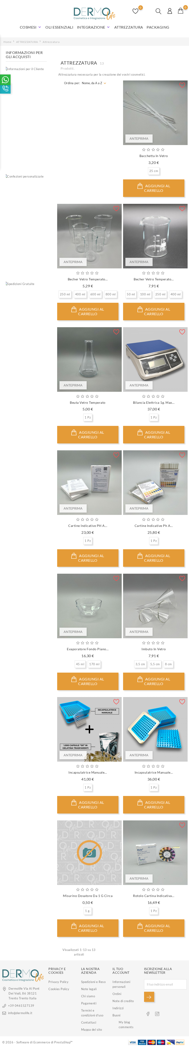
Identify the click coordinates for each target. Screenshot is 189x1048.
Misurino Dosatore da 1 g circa (87, 896)
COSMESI (31, 27)
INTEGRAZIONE (94, 27)
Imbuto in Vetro (154, 649)
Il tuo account (121, 970)
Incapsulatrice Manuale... (87, 772)
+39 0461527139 (21, 1005)
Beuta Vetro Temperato (88, 402)
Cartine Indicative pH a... (87, 526)
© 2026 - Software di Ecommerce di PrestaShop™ (37, 1042)
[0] (180, 10)
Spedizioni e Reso (93, 982)
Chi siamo (88, 996)
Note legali (89, 989)
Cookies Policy (58, 989)
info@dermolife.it (20, 1013)
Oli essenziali (59, 27)
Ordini (116, 994)
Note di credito (123, 1001)
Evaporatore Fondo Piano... (88, 649)
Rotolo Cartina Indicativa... (153, 896)
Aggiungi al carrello (157, 188)
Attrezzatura (128, 27)
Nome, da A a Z (92, 83)
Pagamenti (89, 1003)
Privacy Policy (58, 982)
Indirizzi (118, 1008)
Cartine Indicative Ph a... (154, 526)
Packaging (158, 27)
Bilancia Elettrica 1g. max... (154, 402)
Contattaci (88, 1022)
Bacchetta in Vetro (153, 156)
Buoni (116, 1015)
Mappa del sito (91, 1029)
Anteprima (139, 138)
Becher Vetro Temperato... (88, 279)
